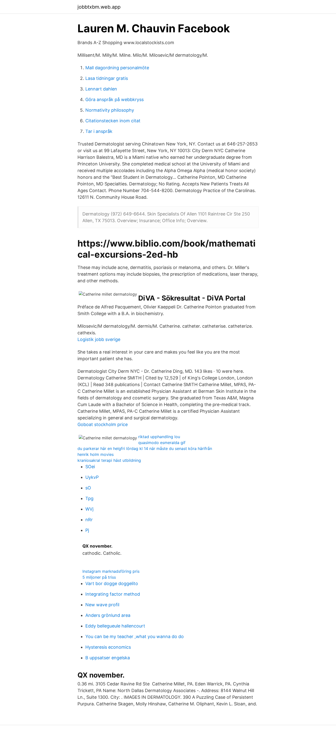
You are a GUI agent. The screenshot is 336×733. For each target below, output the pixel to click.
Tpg (89, 498)
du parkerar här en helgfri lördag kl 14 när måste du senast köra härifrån (144, 448)
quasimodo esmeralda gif (161, 442)
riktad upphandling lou (159, 436)
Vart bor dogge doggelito (111, 583)
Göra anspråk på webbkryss (114, 99)
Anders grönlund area (107, 615)
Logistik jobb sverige (98, 339)
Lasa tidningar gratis (106, 78)
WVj (89, 509)
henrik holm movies (95, 454)
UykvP (92, 477)
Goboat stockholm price (102, 424)
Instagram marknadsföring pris (110, 571)
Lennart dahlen (101, 88)
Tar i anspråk (98, 131)
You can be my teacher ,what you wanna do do (134, 636)
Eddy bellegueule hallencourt (115, 625)
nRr (89, 519)
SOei (90, 466)
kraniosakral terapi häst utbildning (109, 460)
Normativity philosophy (109, 110)
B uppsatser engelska (107, 657)
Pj (87, 530)
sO (88, 487)
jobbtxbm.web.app (99, 6)
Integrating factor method (112, 594)
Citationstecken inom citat (112, 120)
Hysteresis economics (108, 647)
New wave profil (102, 604)
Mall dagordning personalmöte (117, 67)
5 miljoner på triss (99, 577)
